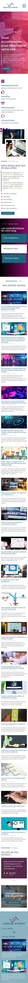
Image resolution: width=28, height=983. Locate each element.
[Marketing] (2, 92)
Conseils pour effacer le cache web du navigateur (13, 833)
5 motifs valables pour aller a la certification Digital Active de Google (12, 667)
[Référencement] (2, 103)
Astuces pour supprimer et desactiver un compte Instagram (14, 638)
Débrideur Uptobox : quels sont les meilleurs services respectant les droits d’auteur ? (13, 432)
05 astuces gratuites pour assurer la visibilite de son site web (12, 697)
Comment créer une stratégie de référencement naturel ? (11, 523)
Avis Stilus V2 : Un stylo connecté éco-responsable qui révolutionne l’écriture (13, 402)
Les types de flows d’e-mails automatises (10, 580)
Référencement (7, 108)
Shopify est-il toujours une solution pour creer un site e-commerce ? (14, 751)
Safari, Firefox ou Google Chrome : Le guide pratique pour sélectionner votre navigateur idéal (13, 463)
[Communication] (2, 116)
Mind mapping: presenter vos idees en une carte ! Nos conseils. (13, 608)
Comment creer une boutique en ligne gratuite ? (13, 779)
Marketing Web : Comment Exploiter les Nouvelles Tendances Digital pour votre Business (13, 370)
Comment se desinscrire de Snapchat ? (13, 724)
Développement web (9, 85)
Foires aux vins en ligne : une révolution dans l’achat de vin (13, 493)
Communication (8, 120)
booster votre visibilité (15, 188)
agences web (6, 184)
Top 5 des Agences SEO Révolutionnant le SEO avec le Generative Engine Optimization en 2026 (14, 308)
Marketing (5, 96)
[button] (24, 5)
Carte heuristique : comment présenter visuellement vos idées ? (13, 552)
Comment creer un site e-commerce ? (13, 806)
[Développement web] (2, 81)
